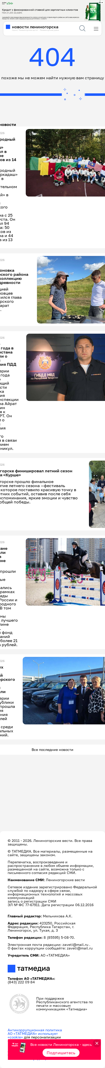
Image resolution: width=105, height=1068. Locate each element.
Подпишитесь (61, 1052)
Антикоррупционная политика (35, 1030)
